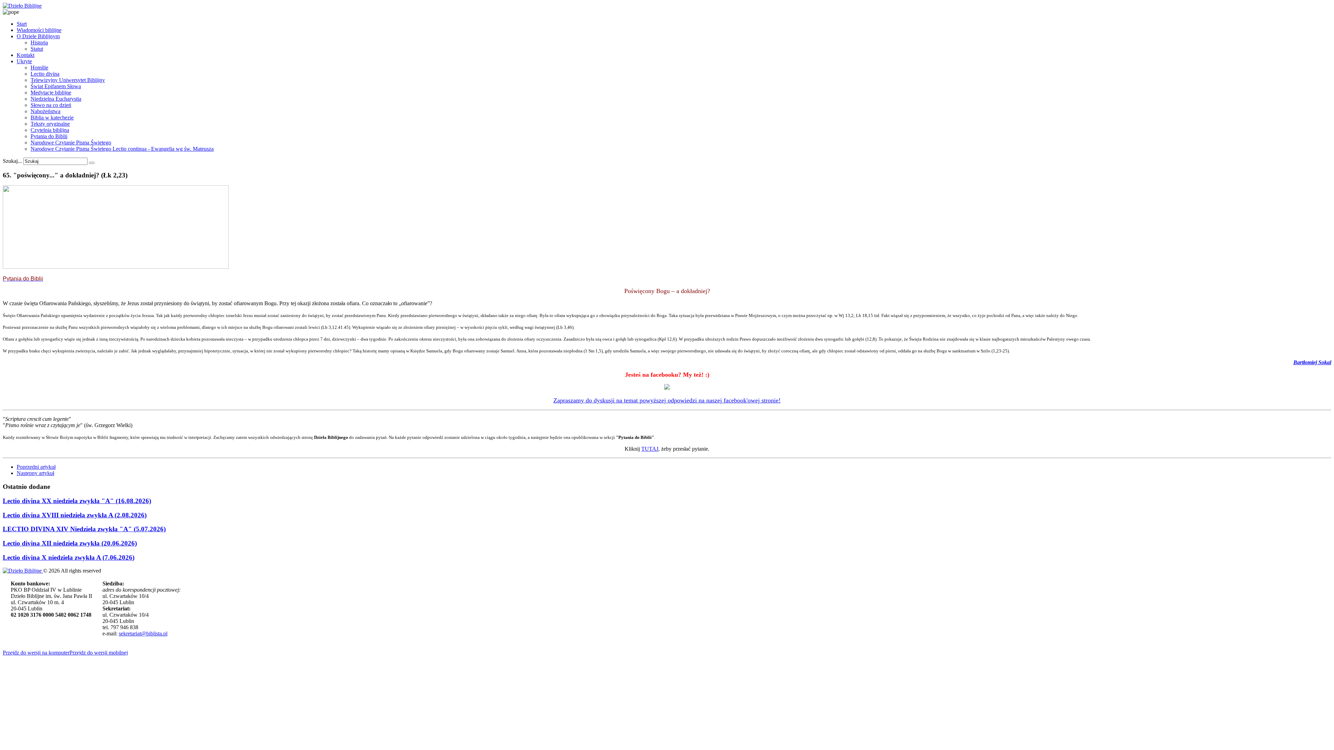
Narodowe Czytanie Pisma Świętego (71, 142)
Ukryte (24, 61)
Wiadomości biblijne (39, 30)
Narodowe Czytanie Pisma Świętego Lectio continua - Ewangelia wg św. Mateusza (122, 149)
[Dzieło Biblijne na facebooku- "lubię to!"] (667, 387)
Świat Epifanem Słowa (56, 86)
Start (22, 24)
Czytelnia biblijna (50, 130)
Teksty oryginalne (50, 124)
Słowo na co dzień (51, 105)
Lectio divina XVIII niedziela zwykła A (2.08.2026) (75, 515)
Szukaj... (12, 161)
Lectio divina (45, 74)
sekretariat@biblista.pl (143, 633)
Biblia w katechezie (52, 117)
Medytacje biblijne (51, 92)
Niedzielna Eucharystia (56, 99)
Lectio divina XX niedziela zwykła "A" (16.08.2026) (77, 501)
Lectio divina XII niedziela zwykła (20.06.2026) (70, 543)
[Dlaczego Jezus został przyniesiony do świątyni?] (116, 267)
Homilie (39, 67)
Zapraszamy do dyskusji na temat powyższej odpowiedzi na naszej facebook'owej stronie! (667, 400)
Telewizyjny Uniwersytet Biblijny (68, 80)
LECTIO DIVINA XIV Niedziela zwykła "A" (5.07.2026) (84, 529)
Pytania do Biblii (49, 136)
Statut (37, 49)
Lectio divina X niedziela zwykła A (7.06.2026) (68, 557)
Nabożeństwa (45, 111)
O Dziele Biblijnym (38, 36)
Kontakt (25, 55)
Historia (39, 42)
